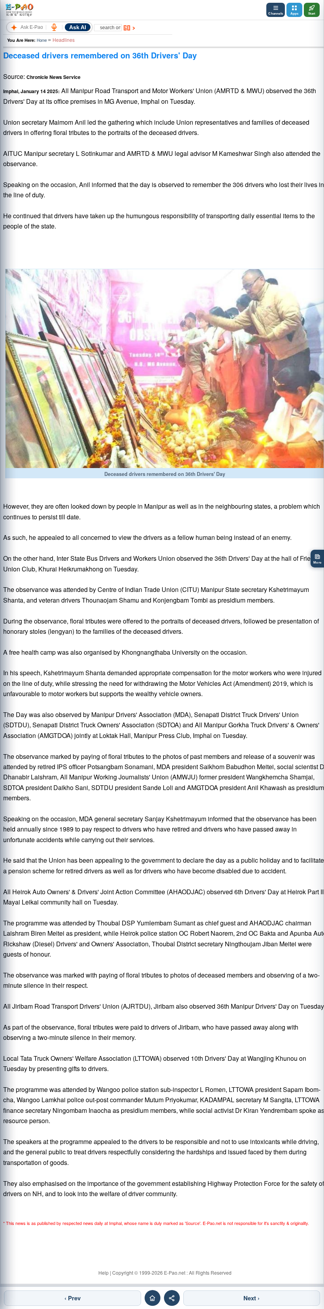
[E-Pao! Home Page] (19, 10)
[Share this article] (172, 1298)
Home (42, 40)
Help (103, 1272)
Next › (251, 1298)
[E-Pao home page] (152, 1298)
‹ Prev (72, 1298)
